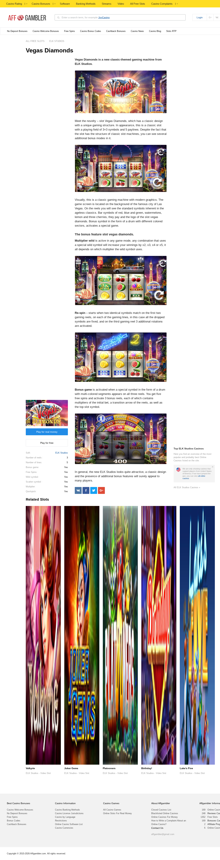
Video (121, 3)
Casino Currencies (64, 828)
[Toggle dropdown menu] (27, 4)
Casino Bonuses (41, 3)
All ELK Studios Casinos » (187, 487)
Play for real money (46, 431)
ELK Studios (61, 452)
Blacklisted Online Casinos (164, 813)
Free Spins (69, 31)
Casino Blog (155, 31)
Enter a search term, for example (86, 17)
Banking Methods (86, 3)
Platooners (109, 768)
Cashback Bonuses (116, 31)
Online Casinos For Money (164, 817)
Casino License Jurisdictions (69, 813)
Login (200, 17)
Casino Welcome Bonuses (46, 31)
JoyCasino (104, 17)
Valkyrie (30, 768)
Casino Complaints (162, 3)
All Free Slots (137, 3)
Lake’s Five (186, 768)
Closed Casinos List (161, 809)
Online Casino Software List (69, 824)
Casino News (137, 31)
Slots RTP (171, 31)
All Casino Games (112, 809)
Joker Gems (71, 768)
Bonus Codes (13, 820)
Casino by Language (65, 817)
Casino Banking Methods (67, 809)
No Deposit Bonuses (17, 31)
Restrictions (61, 820)
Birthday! (146, 768)
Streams (106, 3)
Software (65, 3)
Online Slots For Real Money (117, 813)
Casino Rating (14, 3)
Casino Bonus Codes (90, 31)
